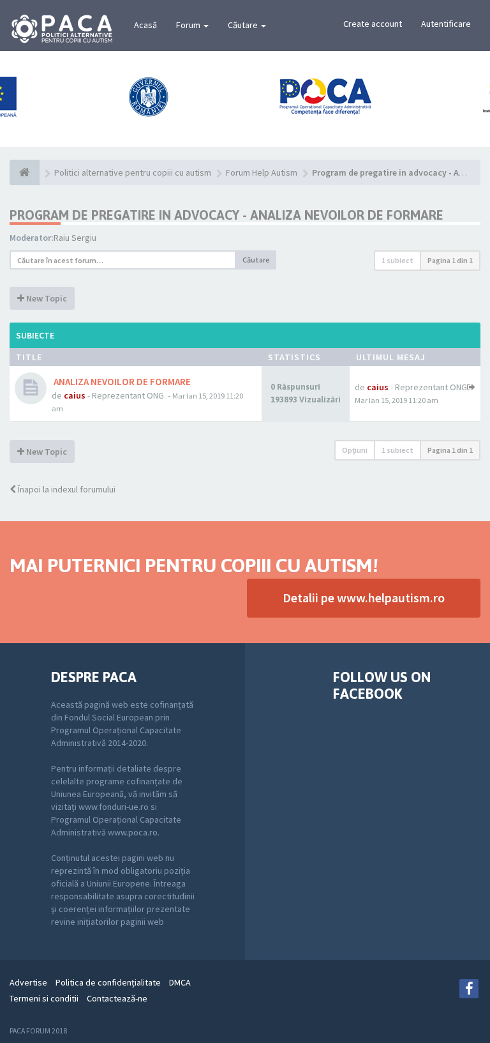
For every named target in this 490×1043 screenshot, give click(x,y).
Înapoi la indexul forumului (65, 489)
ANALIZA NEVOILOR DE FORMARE (121, 382)
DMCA (180, 982)
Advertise (28, 982)
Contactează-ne (117, 998)
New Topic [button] (45, 298)
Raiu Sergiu (75, 237)
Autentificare (446, 23)
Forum (189, 25)
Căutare (244, 25)
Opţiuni (355, 450)
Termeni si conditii (44, 998)
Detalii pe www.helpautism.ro (364, 597)
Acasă (145, 25)
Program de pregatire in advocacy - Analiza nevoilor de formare (226, 215)
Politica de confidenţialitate (108, 982)
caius (74, 395)
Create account (372, 23)
